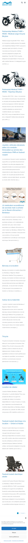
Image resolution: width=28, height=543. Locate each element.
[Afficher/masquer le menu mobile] (25, 2)
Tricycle (5, 336)
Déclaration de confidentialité (18, 540)
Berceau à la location (10, 266)
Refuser (14, 532)
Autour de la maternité (11, 300)
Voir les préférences (14, 536)
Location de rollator (9, 387)
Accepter (14, 528)
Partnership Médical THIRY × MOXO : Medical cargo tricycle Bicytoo (13, 33)
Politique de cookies (7, 540)
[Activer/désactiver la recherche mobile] (22, 2)
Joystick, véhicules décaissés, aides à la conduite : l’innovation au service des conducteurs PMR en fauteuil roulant (13, 150)
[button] (26, 518)
